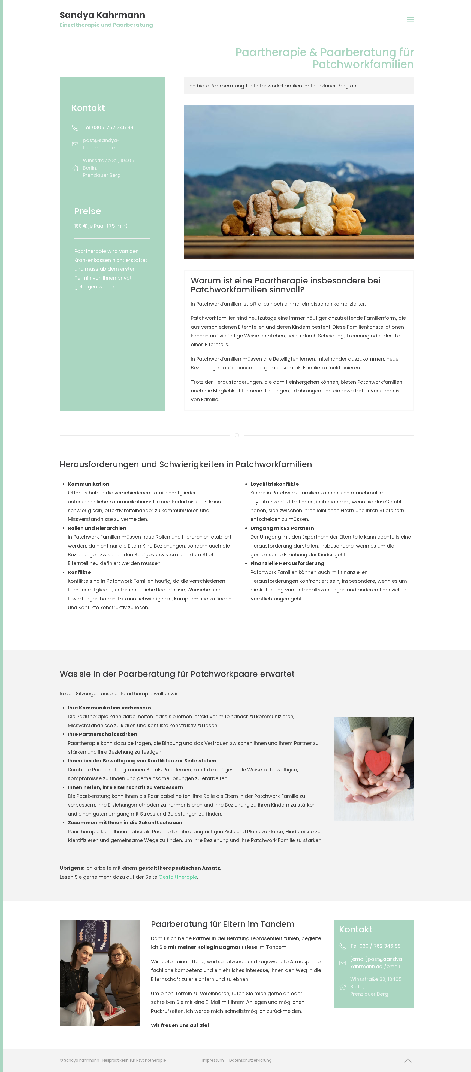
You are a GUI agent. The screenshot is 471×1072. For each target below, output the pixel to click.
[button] (410, 20)
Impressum (213, 1060)
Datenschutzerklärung (250, 1060)
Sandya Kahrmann (106, 20)
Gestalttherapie (178, 877)
